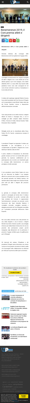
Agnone (5, 382)
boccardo (5, 384)
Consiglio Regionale (20, 391)
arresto (8, 382)
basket (21, 382)
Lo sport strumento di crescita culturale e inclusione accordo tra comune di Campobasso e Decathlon (18, 299)
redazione (4, 38)
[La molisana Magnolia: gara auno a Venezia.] (6, 329)
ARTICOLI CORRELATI (8, 291)
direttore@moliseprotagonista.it (9, 367)
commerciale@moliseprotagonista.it (11, 376)
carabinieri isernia (17, 387)
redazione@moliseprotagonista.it (10, 371)
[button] (28, 2)
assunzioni (14, 382)
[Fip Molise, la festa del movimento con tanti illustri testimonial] (6, 336)
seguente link (14, 400)
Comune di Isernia (8, 391)
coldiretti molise (7, 389)
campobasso (18, 384)
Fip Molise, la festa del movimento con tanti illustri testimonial (18, 336)
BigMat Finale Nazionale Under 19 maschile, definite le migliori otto (18, 308)
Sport (6, 25)
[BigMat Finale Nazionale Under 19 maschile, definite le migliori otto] (6, 308)
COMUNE (13, 389)
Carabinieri (7, 386)
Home (2, 25)
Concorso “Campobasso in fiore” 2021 (8, 276)
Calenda (10, 384)
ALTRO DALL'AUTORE (20, 291)
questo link (16, 401)
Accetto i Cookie (14, 272)
